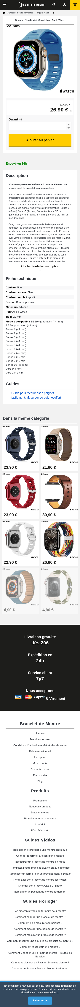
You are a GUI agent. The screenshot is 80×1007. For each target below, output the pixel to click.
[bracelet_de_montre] (32, 5)
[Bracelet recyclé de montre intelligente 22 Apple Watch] (59, 539)
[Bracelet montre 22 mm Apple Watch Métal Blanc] (20, 539)
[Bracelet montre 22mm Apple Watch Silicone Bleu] (20, 586)
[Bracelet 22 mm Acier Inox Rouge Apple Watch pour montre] (20, 491)
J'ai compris (40, 1000)
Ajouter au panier (40, 140)
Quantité (16, 119)
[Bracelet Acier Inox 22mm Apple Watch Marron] (59, 491)
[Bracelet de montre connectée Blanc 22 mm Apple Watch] (59, 586)
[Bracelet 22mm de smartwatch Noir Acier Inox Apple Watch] (20, 444)
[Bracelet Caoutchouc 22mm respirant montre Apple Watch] (59, 444)
